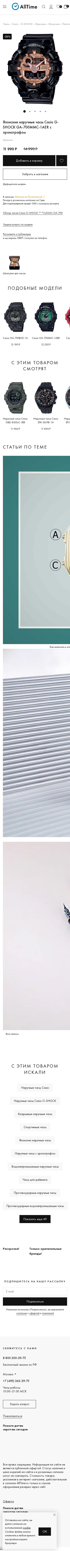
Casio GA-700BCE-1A (15, 338)
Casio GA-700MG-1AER (46, 338)
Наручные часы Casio (35, 1088)
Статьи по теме (25, 447)
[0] (58, 6)
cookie (27, 1527)
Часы (6, 24)
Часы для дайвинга (35, 1180)
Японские (54, 24)
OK (45, 1531)
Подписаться (35, 1301)
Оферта (8, 1501)
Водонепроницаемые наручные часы (35, 1166)
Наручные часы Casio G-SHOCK (35, 1101)
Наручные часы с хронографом (35, 1153)
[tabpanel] (35, 69)
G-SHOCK (27, 24)
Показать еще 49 (35, 1219)
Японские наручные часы (35, 1140)
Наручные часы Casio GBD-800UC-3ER (15, 420)
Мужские (40, 24)
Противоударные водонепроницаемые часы (35, 1206)
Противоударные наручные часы (35, 1193)
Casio (15, 24)
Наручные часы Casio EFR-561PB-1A (45, 420)
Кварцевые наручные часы (35, 1114)
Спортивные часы (35, 1127)
